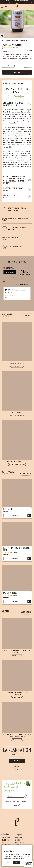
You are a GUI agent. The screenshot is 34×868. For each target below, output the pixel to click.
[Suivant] (18, 859)
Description (6, 83)
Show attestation (10, 272)
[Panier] (31, 7)
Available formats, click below (8, 63)
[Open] (2, 7)
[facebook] (13, 770)
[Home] (17, 6)
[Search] (6, 7)
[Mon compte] (28, 7)
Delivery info (19, 840)
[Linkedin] (21, 770)
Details (14, 83)
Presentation (6, 837)
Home (3, 40)
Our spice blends (10, 40)
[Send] (25, 796)
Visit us (4, 842)
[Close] (32, 2)
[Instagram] (17, 770)
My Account (18, 837)
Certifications (6, 840)
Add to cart (17, 72)
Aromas (20, 83)
